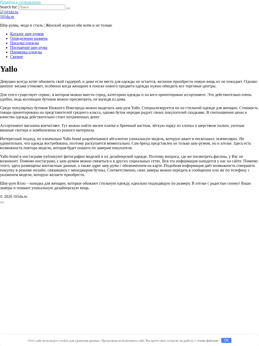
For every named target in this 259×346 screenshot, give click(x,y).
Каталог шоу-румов (27, 34)
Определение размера (29, 38)
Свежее (16, 56)
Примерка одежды (26, 52)
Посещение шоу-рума (28, 47)
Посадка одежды (24, 43)
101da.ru (7, 16)
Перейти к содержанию (20, 2)
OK (226, 340)
